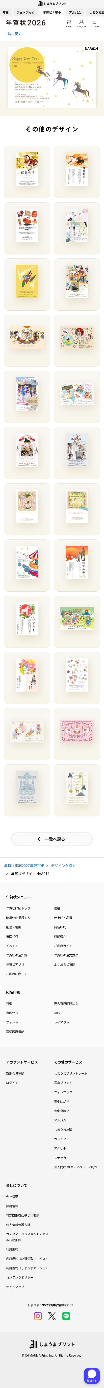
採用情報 (12, 1206)
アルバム (75, 12)
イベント (12, 945)
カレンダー (61, 1139)
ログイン (12, 1082)
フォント (12, 1022)
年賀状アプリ (15, 964)
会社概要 (12, 1196)
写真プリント (63, 1082)
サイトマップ (15, 1286)
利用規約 (12, 1249)
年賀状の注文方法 (66, 955)
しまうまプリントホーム (70, 1073)
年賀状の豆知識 (16, 955)
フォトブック (26, 12)
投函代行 (12, 936)
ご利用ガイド (63, 945)
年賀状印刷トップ (18, 908)
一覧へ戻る (13, 33)
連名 (57, 1013)
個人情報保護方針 (18, 1224)
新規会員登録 (15, 1073)
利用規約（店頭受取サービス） (27, 1258)
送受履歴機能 (15, 1031)
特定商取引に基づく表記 (22, 1215)
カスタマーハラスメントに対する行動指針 (27, 1237)
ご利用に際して (16, 974)
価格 (57, 908)
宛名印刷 (60, 927)
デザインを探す (63, 865)
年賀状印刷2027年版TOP (24, 865)
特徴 (9, 1003)
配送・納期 (13, 927)
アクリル (60, 1148)
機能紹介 (60, 936)
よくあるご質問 (64, 964)
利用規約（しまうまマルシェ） (27, 1268)
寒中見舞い (61, 1111)
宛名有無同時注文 (66, 1003)
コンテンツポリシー (19, 1277)
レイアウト (61, 1022)
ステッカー (61, 1157)
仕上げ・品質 (63, 917)
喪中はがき (61, 1101)
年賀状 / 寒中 (52, 12)
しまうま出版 (63, 1129)
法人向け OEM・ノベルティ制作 (75, 1167)
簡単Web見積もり (18, 917)
